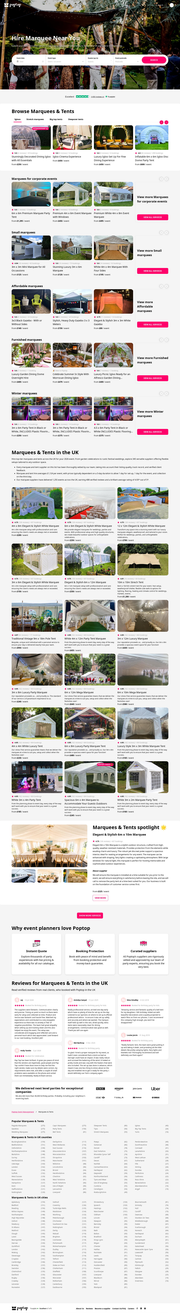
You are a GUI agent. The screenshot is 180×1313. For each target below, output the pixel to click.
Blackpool (98, 1287)
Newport (97, 1221)
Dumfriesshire (141, 1145)
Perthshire (139, 1173)
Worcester (57, 1278)
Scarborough (140, 1227)
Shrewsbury (99, 1202)
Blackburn (98, 1278)
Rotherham (57, 1281)
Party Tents (57, 1129)
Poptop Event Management (23, 1112)
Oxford (14, 1221)
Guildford (15, 1246)
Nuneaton (16, 1287)
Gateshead (139, 1246)
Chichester (57, 1221)
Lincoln (97, 1218)
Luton (14, 1236)
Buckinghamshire (19, 1142)
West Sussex (17, 1176)
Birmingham (58, 1252)
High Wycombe (18, 1218)
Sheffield (56, 1271)
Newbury (15, 1224)
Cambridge (16, 1262)
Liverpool (56, 1192)
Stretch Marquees (101, 1132)
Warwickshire (17, 1179)
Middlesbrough (141, 1221)
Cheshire (56, 1176)
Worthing (56, 1214)
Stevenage (16, 1255)
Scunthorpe (98, 1271)
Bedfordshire (17, 1145)
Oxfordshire (16, 1148)
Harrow (15, 1243)
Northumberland (101, 1176)
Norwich (138, 1230)
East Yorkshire (99, 1151)
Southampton (58, 1255)
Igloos (137, 1125)
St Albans (15, 1227)
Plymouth (139, 1262)
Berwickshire (140, 1183)
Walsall (56, 1233)
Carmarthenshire (101, 1167)
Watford (15, 1230)
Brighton (56, 1236)
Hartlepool (98, 1170)
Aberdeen (139, 1278)
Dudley (56, 1249)
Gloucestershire (59, 1151)
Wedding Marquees (20, 1132)
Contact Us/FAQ (119, 1308)
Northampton (17, 1214)
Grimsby (138, 1205)
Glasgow (138, 1271)
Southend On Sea (60, 1224)
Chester (97, 1246)
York (95, 1284)
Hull (136, 1208)
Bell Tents (57, 1132)
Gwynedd (98, 1173)
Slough (14, 1233)
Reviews (89, 1308)
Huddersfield (99, 1265)
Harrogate (98, 1259)
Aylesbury (16, 1202)
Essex (14, 1170)
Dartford (15, 1274)
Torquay (138, 1255)
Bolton (96, 1233)
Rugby (14, 1278)
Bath (96, 1230)
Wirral (96, 1281)
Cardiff (97, 1157)
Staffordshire (17, 1189)
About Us (80, 1308)
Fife (136, 1164)
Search (160, 5)
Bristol (55, 1170)
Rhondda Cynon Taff (102, 1154)
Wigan (96, 1243)
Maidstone (57, 1211)
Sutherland (139, 1160)
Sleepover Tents (100, 1125)
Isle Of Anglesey (100, 1183)
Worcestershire (59, 1154)
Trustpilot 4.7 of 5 (41, 1308)
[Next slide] (166, 122)
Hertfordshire (17, 1160)
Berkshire (15, 1154)
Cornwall (138, 1148)
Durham (138, 1236)
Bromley (15, 1265)
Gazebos (15, 1129)
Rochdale (98, 1252)
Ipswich (97, 1205)
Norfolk (97, 1164)
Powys (96, 1142)
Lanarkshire (140, 1151)
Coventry (56, 1205)
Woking (15, 1252)
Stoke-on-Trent (59, 1265)
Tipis (96, 1129)
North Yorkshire (59, 1183)
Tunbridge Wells (59, 1208)
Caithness (139, 1176)
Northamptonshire (19, 1151)
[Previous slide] (161, 122)
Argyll (137, 1189)
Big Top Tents (140, 1129)
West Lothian (140, 1157)
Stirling (138, 1167)
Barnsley (97, 1224)
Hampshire (16, 1183)
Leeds (96, 1255)
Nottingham (17, 1192)
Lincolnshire (58, 1167)
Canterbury (57, 1284)
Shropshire (57, 1157)
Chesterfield (58, 1262)
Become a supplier (102, 1308)
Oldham (97, 1214)
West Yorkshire (59, 1179)
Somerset (98, 1145)
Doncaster (98, 1262)
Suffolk (14, 1173)
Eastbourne (57, 1287)
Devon (96, 1160)
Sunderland (140, 1243)
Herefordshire (58, 1173)
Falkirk (137, 1268)
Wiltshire (56, 1164)
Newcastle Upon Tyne (144, 1249)
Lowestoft (139, 1252)
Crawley (15, 1281)
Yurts (137, 1132)
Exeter (137, 1224)
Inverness (139, 1281)
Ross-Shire (139, 1179)
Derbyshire (57, 1142)
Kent (13, 1186)
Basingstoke (17, 1240)
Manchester (58, 1160)
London (15, 1167)
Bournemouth (140, 1202)
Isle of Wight (58, 1186)
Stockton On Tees (142, 1218)
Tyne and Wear (100, 1179)
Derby (55, 1230)
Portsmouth (57, 1243)
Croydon (15, 1259)
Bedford (15, 1205)
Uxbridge (15, 1164)
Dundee (138, 1170)
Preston (97, 1268)
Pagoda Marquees (19, 1125)
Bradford (97, 1236)
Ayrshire (138, 1154)
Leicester (15, 1284)
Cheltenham (58, 1268)
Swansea (138, 1214)
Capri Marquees (59, 1125)
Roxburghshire (100, 1192)
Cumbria (97, 1186)
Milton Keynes (17, 1211)
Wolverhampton (59, 1246)
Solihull (56, 1202)
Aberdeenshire (141, 1186)
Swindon (15, 1268)
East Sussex (57, 1148)
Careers (131, 1308)
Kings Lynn (98, 1240)
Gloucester (57, 1274)
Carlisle (138, 1259)
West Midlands (59, 1145)
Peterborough (58, 1218)
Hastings (97, 1208)
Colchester (57, 1240)
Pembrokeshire (141, 1142)
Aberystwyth (140, 1240)
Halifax (97, 1249)
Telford (56, 1259)
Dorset (96, 1148)
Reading (15, 1208)
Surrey (14, 1157)
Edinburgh (139, 1265)
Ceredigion (98, 1189)
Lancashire (57, 1189)
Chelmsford (16, 1271)
